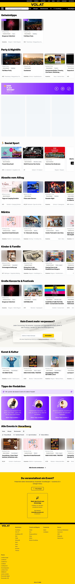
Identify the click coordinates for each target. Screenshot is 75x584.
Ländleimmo (4, 561)
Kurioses (17, 548)
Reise (30, 536)
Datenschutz (60, 538)
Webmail (36, 1)
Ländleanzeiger (4, 557)
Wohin (30, 538)
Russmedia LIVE (5, 578)
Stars (16, 546)
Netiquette (59, 536)
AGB (58, 534)
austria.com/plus (5, 574)
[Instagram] (63, 89)
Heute (29, 8)
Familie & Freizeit (20, 434)
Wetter (30, 529)
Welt (16, 536)
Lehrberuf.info (4, 569)
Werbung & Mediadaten (62, 529)
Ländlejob (3, 563)
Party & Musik (7, 434)
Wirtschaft (17, 540)
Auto (58, 1)
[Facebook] (56, 89)
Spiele (44, 529)
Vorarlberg (58, 8)
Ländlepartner (4, 565)
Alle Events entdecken (36, 467)
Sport (16, 542)
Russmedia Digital (5, 576)
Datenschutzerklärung (43, 339)
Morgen (35, 8)
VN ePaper (71, 1)
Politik (16, 538)
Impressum (60, 532)
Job (49, 1)
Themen (17, 550)
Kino (30, 532)
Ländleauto (3, 559)
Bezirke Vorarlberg (33, 540)
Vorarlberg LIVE (19, 534)
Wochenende (44, 8)
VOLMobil (43, 1)
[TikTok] (69, 89)
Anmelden (48, 335)
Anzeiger (64, 1)
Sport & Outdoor (32, 434)
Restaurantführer (33, 534)
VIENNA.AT (3, 572)
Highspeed (29, 1)
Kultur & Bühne (45, 434)
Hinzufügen (38, 488)
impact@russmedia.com (37, 512)
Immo (53, 1)
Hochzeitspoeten (5, 567)
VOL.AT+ (17, 532)
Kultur (16, 544)
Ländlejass (45, 532)
